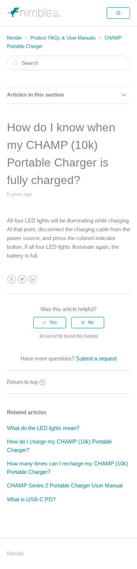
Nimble (14, 38)
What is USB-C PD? (31, 499)
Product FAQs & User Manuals (63, 38)
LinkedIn (32, 279)
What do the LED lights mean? (43, 428)
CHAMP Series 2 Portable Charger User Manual (64, 485)
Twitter (22, 279)
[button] (118, 12)
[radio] (49, 322)
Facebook (11, 279)
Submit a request (96, 358)
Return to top (22, 382)
